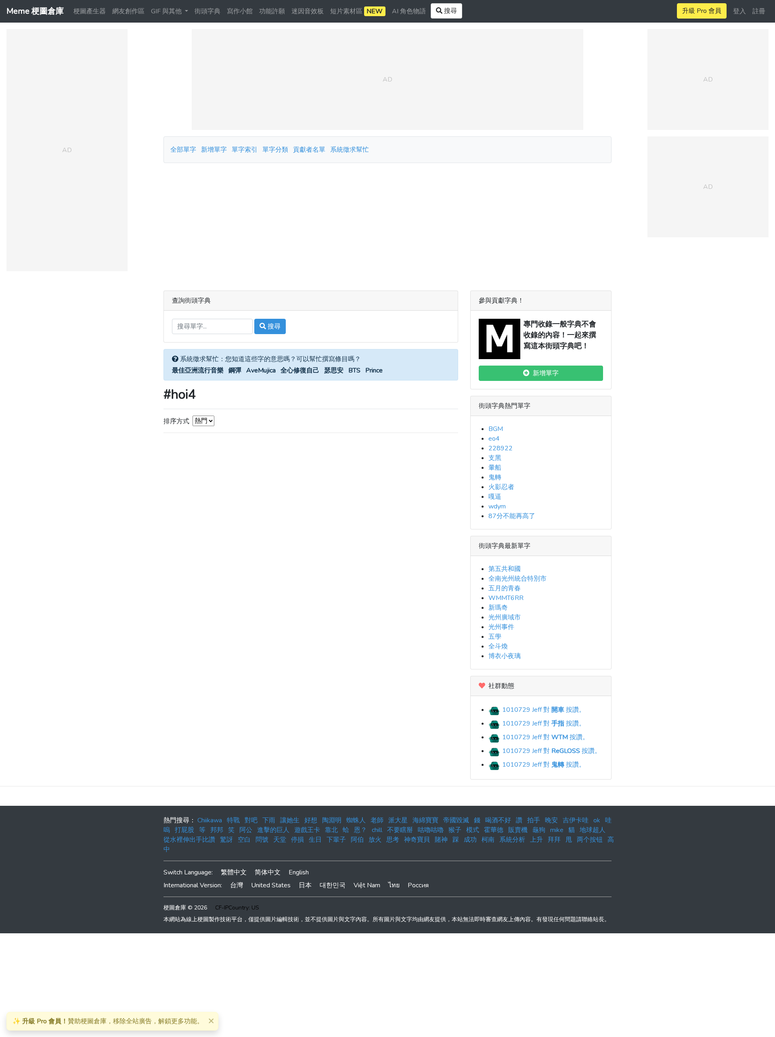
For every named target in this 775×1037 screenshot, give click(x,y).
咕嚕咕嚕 (431, 830)
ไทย (394, 885)
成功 (470, 839)
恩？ (360, 830)
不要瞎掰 (400, 830)
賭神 (441, 839)
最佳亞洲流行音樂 (198, 370)
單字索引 (245, 149)
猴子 (454, 830)
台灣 (236, 885)
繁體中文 (234, 872)
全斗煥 (498, 646)
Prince (374, 370)
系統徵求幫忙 (349, 149)
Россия (418, 885)
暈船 (494, 467)
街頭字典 (207, 11)
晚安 (551, 820)
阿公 (245, 830)
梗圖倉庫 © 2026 (185, 908)
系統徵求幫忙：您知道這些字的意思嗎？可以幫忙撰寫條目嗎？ (269, 359)
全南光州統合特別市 (517, 578)
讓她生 (290, 820)
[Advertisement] (387, 223)
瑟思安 (334, 370)
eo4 (494, 438)
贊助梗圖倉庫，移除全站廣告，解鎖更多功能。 (108, 1021)
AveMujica (261, 370)
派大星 (398, 820)
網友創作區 (128, 11)
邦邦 (216, 830)
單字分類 (275, 149)
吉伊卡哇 (576, 820)
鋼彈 (234, 370)
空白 (244, 839)
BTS (354, 370)
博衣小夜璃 (504, 656)
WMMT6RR (506, 598)
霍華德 (493, 830)
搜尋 (273, 326)
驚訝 (226, 839)
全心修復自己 (300, 370)
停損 (297, 839)
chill (377, 830)
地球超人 (592, 830)
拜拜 (554, 839)
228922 (500, 448)
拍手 (533, 820)
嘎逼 (494, 496)
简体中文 (268, 872)
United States (271, 885)
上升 (536, 839)
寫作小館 (240, 11)
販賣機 (518, 830)
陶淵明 (331, 820)
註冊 (758, 11)
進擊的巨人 (273, 830)
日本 (305, 885)
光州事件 (501, 627)
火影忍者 (501, 487)
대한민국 (333, 885)
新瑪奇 (498, 607)
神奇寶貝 (417, 839)
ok (596, 820)
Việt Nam (367, 885)
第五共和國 (504, 568)
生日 (315, 839)
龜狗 (538, 830)
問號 (262, 839)
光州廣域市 (504, 617)
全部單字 (183, 149)
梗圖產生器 (89, 11)
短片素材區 (356, 11)
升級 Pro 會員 (701, 10)
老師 (377, 820)
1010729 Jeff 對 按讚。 (543, 709)
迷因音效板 (307, 11)
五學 (494, 636)
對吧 (251, 820)
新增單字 (214, 149)
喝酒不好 (498, 820)
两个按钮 (590, 839)
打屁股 (184, 830)
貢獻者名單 (309, 149)
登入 (739, 11)
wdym (497, 506)
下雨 (268, 820)
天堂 (279, 839)
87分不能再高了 (511, 516)
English (299, 872)
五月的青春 (504, 588)
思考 (392, 839)
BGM (495, 428)
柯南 (488, 839)
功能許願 (272, 11)
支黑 (494, 458)
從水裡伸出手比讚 (189, 839)
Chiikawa (209, 820)
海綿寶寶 (425, 820)
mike (556, 830)
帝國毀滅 (456, 820)
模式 (472, 830)
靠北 (331, 830)
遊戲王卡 (307, 830)
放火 (375, 839)
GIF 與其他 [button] (167, 11)
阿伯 (357, 839)
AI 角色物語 (409, 11)
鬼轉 (494, 477)
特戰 (233, 820)
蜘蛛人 (356, 820)
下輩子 (336, 839)
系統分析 (512, 839)
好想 (310, 820)
